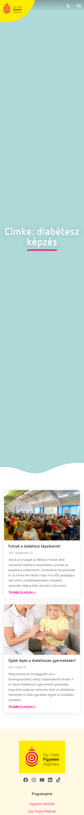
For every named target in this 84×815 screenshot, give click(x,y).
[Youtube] (42, 779)
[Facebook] (25, 779)
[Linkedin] (50, 779)
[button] (68, 6)
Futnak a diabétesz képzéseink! (34, 546)
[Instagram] (33, 779)
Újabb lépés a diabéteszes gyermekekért (42, 660)
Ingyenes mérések (42, 804)
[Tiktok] (58, 779)
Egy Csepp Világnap (42, 811)
